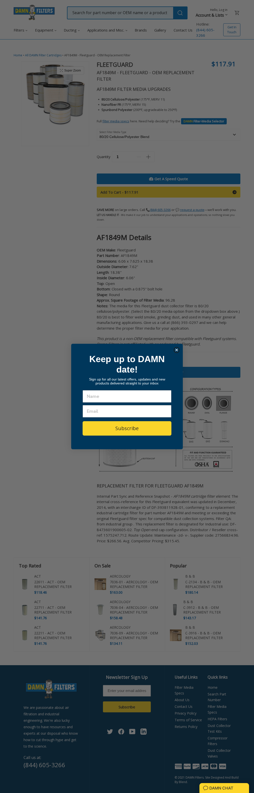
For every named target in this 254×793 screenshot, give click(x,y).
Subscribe (127, 428)
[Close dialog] (176, 349)
